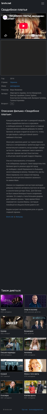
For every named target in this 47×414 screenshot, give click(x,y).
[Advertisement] (23, 57)
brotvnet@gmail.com (36, 409)
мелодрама (15, 86)
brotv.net (6, 3)
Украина (13, 82)
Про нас (25, 409)
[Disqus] (23, 250)
